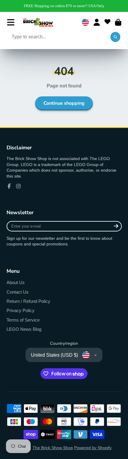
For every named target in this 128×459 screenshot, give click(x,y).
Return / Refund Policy (28, 301)
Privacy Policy (21, 310)
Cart (118, 22)
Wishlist (107, 22)
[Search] (115, 37)
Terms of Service (23, 319)
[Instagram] (18, 186)
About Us (16, 282)
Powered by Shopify (93, 447)
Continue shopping (64, 103)
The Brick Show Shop (52, 447)
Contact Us (18, 291)
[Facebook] (9, 186)
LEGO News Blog (24, 329)
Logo (38, 22)
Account (96, 22)
